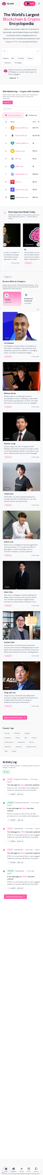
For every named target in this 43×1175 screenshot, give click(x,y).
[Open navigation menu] (39, 3)
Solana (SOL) (20, 174)
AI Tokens (21, 58)
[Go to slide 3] (39, 309)
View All (6, 102)
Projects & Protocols (21, 779)
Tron (17, 182)
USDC (17, 166)
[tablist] (21, 115)
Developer (8, 738)
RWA (6, 751)
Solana (14, 751)
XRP (16, 159)
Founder (7, 733)
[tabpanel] (21, 160)
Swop (22, 785)
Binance (18, 151)
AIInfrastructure (31, 747)
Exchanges (18, 63)
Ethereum (8, 63)
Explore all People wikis (13, 718)
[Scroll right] (38, 244)
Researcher (21, 742)
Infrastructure (9, 742)
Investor (34, 738)
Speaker (27, 733)
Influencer (19, 747)
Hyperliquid (19, 197)
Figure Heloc (20, 190)
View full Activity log (14, 897)
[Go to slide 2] (37, 309)
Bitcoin (30, 58)
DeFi (12, 58)
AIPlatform (8, 747)
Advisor (17, 738)
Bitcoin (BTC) (20, 128)
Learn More (13, 77)
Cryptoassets (18, 828)
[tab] (13, 115)
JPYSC (22, 832)
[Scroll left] (5, 244)
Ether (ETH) (19, 136)
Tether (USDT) (20, 143)
